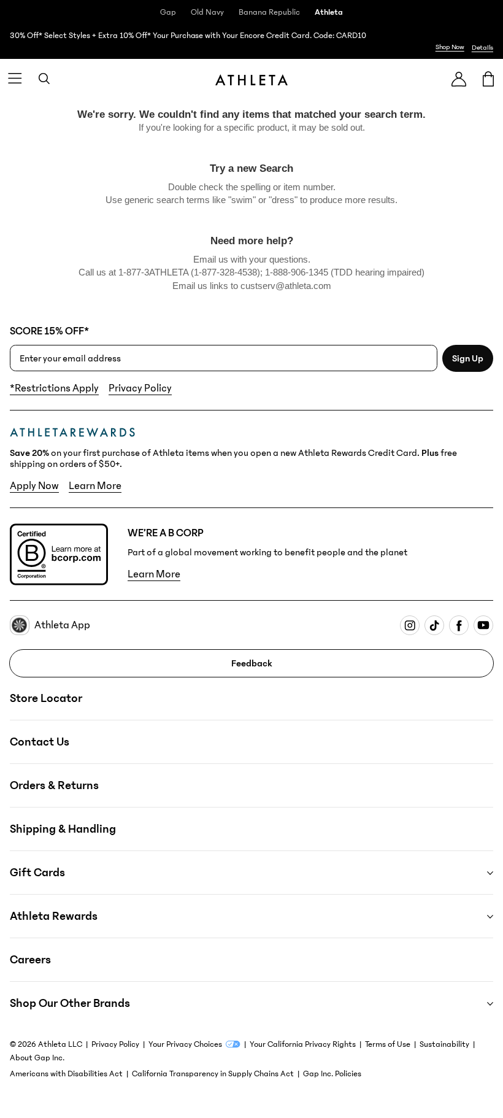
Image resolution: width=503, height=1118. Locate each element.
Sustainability (444, 1044)
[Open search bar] (44, 78)
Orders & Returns (54, 785)
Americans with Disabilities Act (66, 1074)
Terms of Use (387, 1044)
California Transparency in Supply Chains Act (213, 1074)
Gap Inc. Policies (332, 1074)
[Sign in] (458, 79)
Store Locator (46, 698)
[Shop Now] (251, 42)
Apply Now (34, 486)
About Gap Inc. (37, 1058)
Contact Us (39, 742)
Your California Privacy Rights (303, 1044)
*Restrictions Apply (54, 388)
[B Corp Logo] (59, 554)
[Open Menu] (15, 78)
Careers (30, 959)
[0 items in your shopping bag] (488, 78)
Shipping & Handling (63, 829)
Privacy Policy (140, 388)
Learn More (95, 486)
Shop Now (450, 47)
